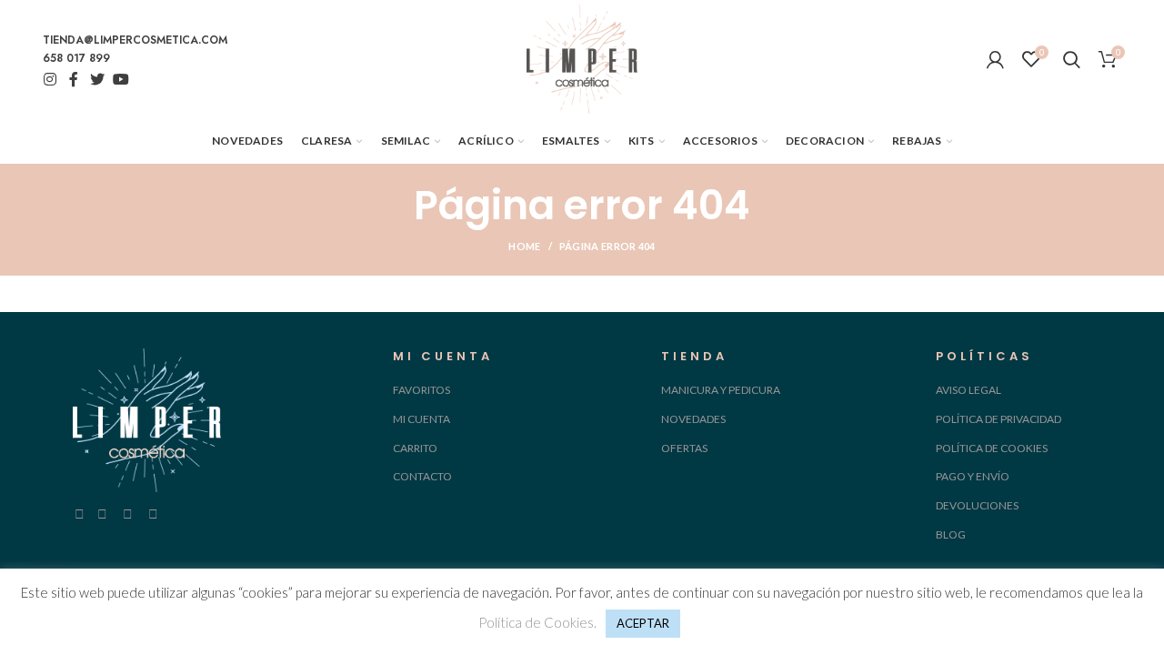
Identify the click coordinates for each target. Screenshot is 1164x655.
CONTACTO (422, 476)
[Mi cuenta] (995, 59)
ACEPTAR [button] (643, 623)
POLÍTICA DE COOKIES (992, 448)
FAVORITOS (421, 390)
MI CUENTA (421, 419)
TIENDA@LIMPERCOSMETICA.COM (135, 40)
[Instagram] (50, 79)
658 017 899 (76, 58)
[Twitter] (97, 79)
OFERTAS (684, 448)
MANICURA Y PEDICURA (720, 390)
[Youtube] (121, 79)
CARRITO (415, 448)
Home (524, 246)
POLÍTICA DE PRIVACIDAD (998, 419)
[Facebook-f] (73, 79)
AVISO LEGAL (968, 390)
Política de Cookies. (537, 622)
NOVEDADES (693, 419)
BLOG (951, 534)
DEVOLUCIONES (977, 505)
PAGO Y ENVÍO (972, 476)
